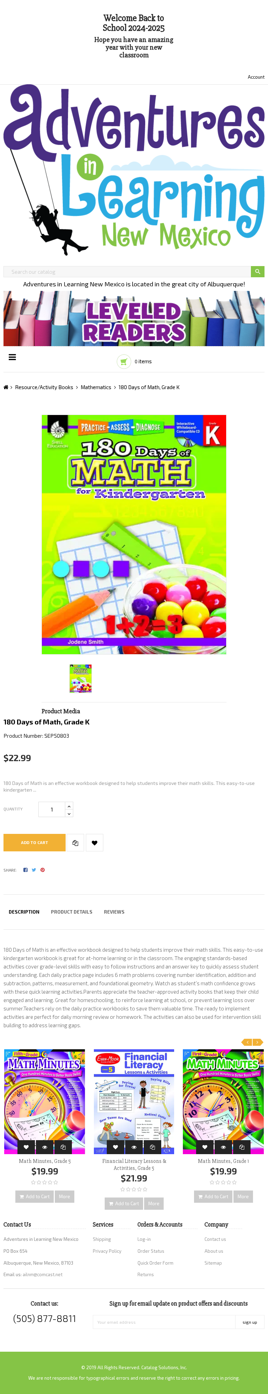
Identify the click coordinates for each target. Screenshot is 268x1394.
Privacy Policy (107, 1251)
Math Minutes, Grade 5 (45, 1161)
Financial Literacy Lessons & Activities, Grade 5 (134, 1164)
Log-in (144, 1239)
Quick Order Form (155, 1263)
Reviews (114, 912)
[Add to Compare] (75, 842)
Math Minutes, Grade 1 (223, 1161)
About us (213, 1251)
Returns (145, 1274)
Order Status (150, 1251)
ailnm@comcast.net (42, 1274)
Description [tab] (24, 912)
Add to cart (34, 842)
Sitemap (213, 1263)
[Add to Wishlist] (94, 842)
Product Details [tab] (71, 912)
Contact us (215, 1239)
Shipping (102, 1239)
